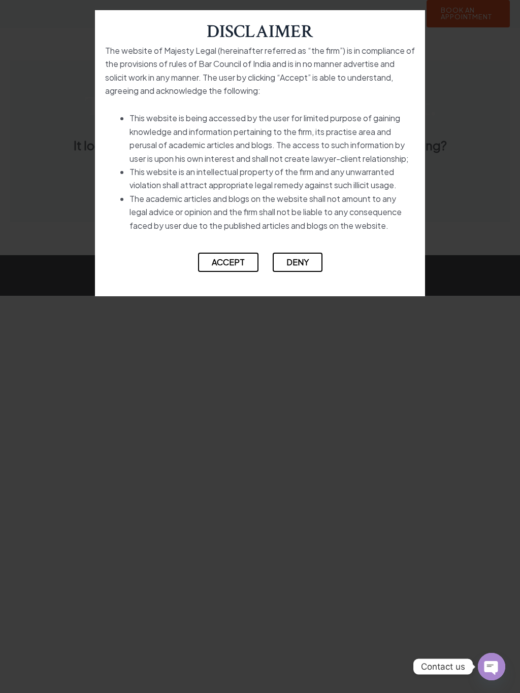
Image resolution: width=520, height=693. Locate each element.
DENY (297, 262)
